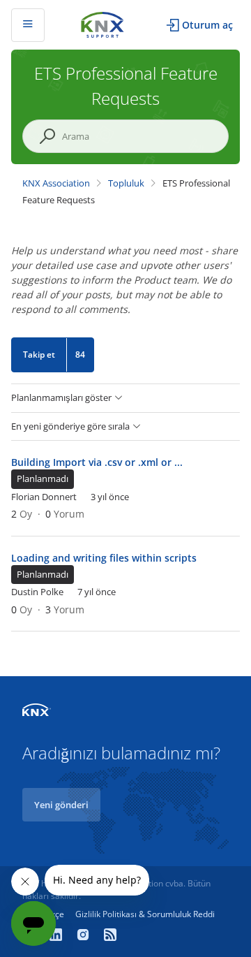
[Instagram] (85, 936)
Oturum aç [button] (207, 24)
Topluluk (126, 183)
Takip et (39, 354)
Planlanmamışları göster (61, 398)
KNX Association (56, 183)
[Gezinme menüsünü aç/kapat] (28, 25)
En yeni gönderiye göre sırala (70, 426)
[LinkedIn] (58, 936)
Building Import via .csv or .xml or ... (97, 462)
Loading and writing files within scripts (104, 557)
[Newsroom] (110, 936)
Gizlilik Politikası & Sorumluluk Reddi (145, 914)
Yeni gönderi (61, 804)
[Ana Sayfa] (102, 23)
